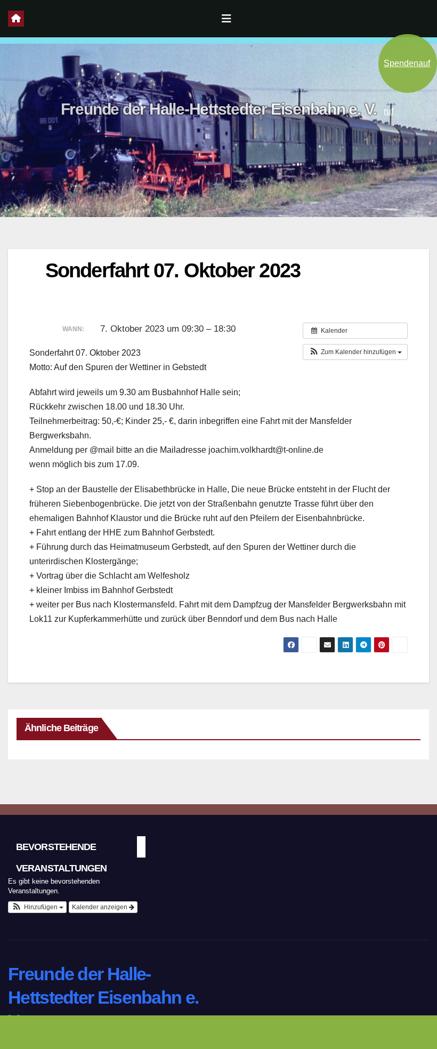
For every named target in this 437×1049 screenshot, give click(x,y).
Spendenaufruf (407, 76)
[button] (355, 352)
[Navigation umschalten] (226, 19)
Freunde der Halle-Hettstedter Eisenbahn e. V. (219, 109)
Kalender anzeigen (100, 907)
